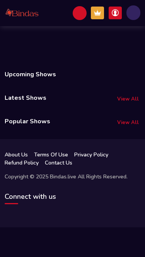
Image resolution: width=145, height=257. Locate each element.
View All (128, 99)
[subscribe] (97, 13)
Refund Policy (22, 162)
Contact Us (58, 162)
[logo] (22, 13)
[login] (115, 13)
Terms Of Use (51, 154)
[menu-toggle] (133, 12)
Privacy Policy (91, 154)
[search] (80, 13)
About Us (16, 154)
